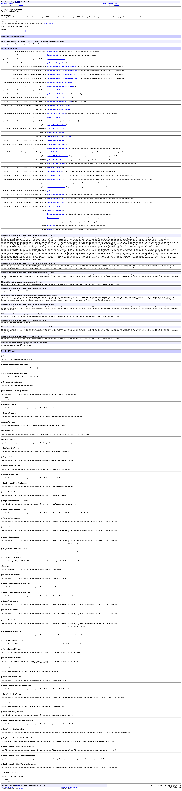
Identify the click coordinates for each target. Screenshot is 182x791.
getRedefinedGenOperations (56, 144)
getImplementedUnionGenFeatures (58, 105)
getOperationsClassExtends (56, 125)
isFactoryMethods (53, 218)
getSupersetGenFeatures (55, 191)
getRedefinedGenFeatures (56, 140)
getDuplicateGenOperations (56, 63)
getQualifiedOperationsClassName (59, 136)
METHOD (21, 5)
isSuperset (51, 229)
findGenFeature (52, 51)
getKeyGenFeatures (53, 117)
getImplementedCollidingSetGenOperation (61, 74)
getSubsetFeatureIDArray (56, 160)
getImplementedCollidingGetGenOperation (61, 66)
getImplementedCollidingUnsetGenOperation (62, 78)
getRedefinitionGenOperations (57, 152)
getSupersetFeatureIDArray (56, 187)
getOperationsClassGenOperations (59, 128)
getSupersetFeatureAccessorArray (59, 183)
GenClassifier (49, 23)
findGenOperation (53, 55)
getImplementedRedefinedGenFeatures (60, 82)
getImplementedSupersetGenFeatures (59, 97)
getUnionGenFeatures (54, 206)
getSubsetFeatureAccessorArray (58, 156)
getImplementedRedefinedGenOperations (60, 86)
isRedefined (51, 222)
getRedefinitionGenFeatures (57, 148)
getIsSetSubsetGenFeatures (56, 113)
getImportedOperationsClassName (58, 109)
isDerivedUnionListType (55, 214)
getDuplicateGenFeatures (56, 59)
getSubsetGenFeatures (54, 167)
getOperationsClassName (55, 132)
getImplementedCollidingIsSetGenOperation (62, 70)
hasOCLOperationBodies (55, 210)
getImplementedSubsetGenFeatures (59, 90)
